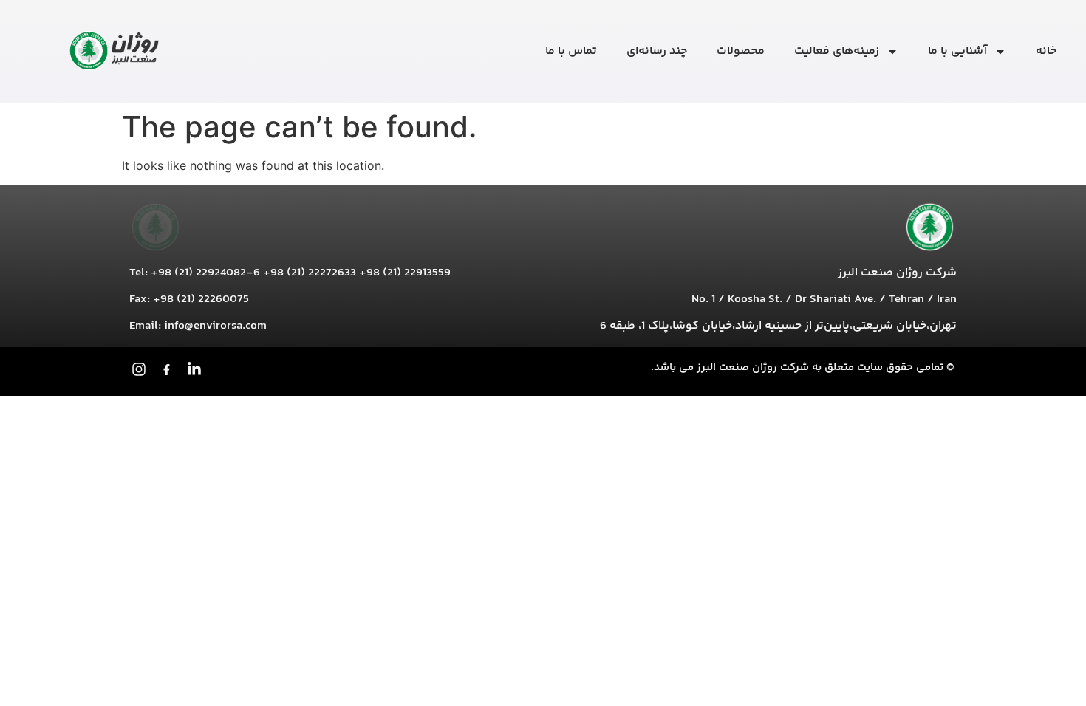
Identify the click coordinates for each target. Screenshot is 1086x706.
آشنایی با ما (957, 51)
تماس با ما (571, 51)
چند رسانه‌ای (656, 51)
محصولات (741, 51)
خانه (1046, 51)
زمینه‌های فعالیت (836, 51)
